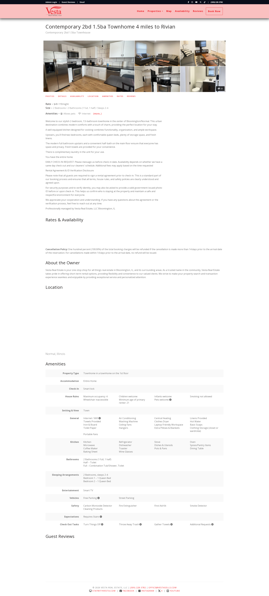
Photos (50, 96)
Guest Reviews (68, 2)
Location (93, 96)
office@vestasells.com (163, 587)
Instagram (147, 590)
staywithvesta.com (103, 590)
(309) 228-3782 (217, 2)
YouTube (175, 590)
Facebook (128, 590)
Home (140, 11)
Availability (182, 11)
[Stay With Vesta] (90, 11)
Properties (154, 11)
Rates (120, 96)
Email (82, 2)
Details (62, 96)
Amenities (107, 96)
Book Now (214, 11)
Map (169, 11)
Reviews (198, 11)
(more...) (97, 113)
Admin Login (51, 2)
